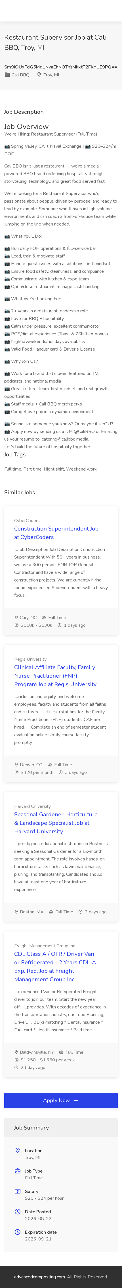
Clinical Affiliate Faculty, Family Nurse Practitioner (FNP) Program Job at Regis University (55, 676)
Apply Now (57, 1100)
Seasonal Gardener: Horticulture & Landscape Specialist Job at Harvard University (56, 823)
